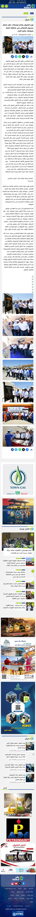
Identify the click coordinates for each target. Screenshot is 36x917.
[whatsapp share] (19, 56)
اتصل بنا (9, 906)
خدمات (15, 898)
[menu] (6, 6)
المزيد (5, 788)
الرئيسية (31, 888)
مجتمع (10, 898)
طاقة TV (22, 898)
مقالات (31, 902)
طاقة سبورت (29, 898)
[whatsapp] (12, 56)
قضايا (17, 895)
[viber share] (16, 56)
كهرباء (19, 888)
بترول (26, 13)
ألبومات (12, 895)
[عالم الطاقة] (32, 13)
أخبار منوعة (30, 895)
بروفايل (23, 895)
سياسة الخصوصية (18, 906)
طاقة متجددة (29, 892)
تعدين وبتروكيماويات (10, 888)
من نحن (27, 906)
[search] (2, 6)
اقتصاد (12, 892)
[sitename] (18, 878)
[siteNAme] (29, 6)
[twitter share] (23, 56)
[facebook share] (27, 56)
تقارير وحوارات (20, 892)
